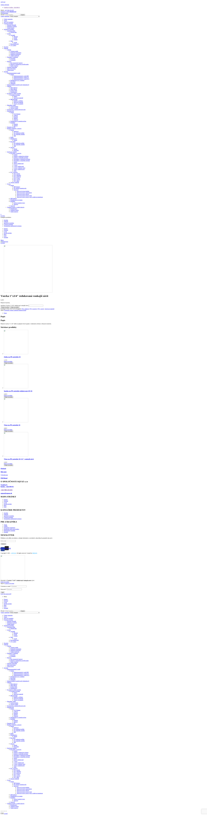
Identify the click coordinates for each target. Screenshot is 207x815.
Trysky (9, 184)
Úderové (16, 119)
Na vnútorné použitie (19, 133)
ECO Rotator (17, 114)
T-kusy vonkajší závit (19, 169)
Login (2, 592)
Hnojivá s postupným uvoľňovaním (19, 64)
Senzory (12, 147)
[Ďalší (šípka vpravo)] (3, 812)
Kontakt (6, 608)
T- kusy (15, 165)
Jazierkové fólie (11, 31)
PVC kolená (17, 173)
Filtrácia (9, 86)
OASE (9, 33)
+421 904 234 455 (6, 490)
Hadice (15, 96)
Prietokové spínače (12, 26)
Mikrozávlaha (13, 99)
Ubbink (15, 39)
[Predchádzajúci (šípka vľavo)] (1, 812)
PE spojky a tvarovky (15, 153)
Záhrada (6, 48)
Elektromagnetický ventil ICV (21, 77)
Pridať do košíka (5, 307)
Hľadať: (3, 14)
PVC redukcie (17, 176)
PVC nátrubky (17, 175)
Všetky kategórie (8, 19)
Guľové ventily (14, 108)
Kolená (15, 154)
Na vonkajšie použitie (19, 134)
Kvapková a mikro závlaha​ (14, 93)
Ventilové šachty (14, 210)
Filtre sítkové (13, 89)
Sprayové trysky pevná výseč (24, 195)
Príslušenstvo (13, 92)
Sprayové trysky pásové (23, 194)
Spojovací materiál (18, 98)
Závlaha (6, 71)
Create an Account (9, 583)
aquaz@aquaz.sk (6, 493)
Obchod (3, 468)
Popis (5, 313)
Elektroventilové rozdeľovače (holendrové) (18, 84)
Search (22, 14)
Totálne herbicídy (14, 55)
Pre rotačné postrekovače (20, 188)
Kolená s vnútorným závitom (21, 156)
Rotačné (16, 117)
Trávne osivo (10, 70)
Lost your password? (6, 594)
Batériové (16, 131)
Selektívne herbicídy (15, 54)
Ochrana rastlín (14, 51)
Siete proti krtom (11, 68)
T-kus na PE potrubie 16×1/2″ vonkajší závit (19, 459)
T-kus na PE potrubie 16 (12, 425)
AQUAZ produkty (9, 22)
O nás (5, 602)
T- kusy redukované (19, 166)
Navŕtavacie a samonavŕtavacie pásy (16, 109)
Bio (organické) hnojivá (16, 63)
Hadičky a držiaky (18, 101)
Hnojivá (9, 61)
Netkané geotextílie (12, 67)
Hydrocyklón (13, 90)
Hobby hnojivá (14, 66)
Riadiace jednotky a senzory (14, 128)
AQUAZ (3, 2)
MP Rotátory (17, 187)
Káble (11, 137)
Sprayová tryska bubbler (23, 191)
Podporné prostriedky (15, 52)
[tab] (105, 313)
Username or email (6, 586)
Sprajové (16, 204)
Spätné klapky (10, 28)
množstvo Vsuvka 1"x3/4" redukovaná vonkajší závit (14, 305)
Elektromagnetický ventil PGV (21, 79)
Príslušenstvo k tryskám (16, 200)
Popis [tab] (3, 316)
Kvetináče (13, 60)
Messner (16, 36)
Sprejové (12, 206)
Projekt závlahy (8, 603)
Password (4, 589)
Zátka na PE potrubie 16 (12, 357)
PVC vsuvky (17, 179)
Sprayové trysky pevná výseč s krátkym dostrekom (30, 197)
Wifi (15, 136)
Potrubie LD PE (11, 127)
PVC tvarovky (14, 172)
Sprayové (16, 189)
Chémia (9, 49)
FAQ (5, 606)
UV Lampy (13, 45)
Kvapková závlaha (15, 95)
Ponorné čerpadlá (11, 25)
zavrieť (6, 813)
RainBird (12, 122)
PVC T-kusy (17, 178)
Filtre (11, 41)
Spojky (15, 162)
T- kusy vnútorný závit (19, 168)
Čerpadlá (12, 35)
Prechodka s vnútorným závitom (22, 159)
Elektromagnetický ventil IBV (21, 76)
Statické (16, 118)
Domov (6, 599)
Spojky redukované (19, 163)
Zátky (15, 171)
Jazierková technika (9, 29)
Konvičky (12, 58)
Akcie (5, 20)
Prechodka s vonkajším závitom (22, 160)
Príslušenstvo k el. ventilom (17, 80)
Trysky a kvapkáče (18, 103)
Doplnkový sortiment (12, 57)
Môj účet (3, 472)
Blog (5, 605)
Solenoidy (13, 83)
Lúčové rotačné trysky (19, 203)
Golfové (16, 115)
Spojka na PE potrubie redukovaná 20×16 (18, 391)
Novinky (6, 47)
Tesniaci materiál (14, 182)
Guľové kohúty (14, 106)
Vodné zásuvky (14, 211)
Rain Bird (12, 82)
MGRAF (34, 553)
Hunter (12, 74)
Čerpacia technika (8, 23)
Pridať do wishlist (15, 307)
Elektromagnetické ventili (13, 73)
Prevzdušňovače (14, 44)
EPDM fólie (13, 32)
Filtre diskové (13, 87)
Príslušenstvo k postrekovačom (18, 121)
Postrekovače (10, 111)
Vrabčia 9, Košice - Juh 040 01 (12, 7)
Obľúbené (4, 478)
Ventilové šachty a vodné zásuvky (15, 207)
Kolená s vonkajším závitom (21, 157)
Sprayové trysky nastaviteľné (24, 192)
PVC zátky (16, 181)
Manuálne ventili (11, 105)
